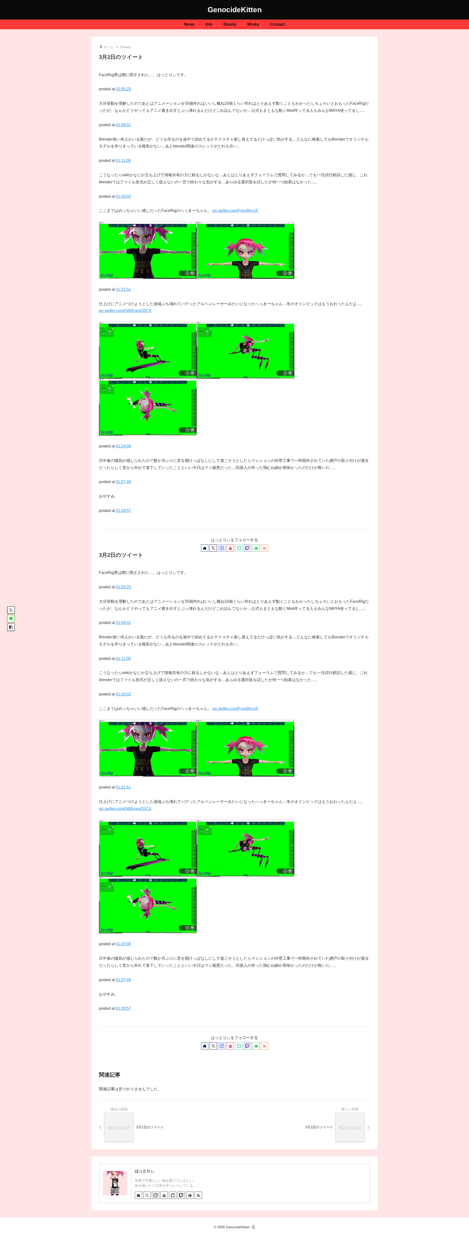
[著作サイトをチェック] (204, 548)
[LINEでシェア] (11, 618)
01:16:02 (123, 196)
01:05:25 (123, 89)
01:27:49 (123, 482)
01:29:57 (123, 511)
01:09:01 (123, 125)
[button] (11, 627)
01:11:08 (123, 160)
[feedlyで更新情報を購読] (256, 548)
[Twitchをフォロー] (247, 548)
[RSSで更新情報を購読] (264, 548)
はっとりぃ (144, 1171)
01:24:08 (123, 446)
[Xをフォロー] (213, 548)
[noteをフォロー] (239, 548)
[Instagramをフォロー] (221, 548)
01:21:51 (123, 289)
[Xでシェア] (11, 610)
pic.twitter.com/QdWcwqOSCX (125, 311)
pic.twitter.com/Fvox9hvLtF (235, 210)
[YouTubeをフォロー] (230, 548)
